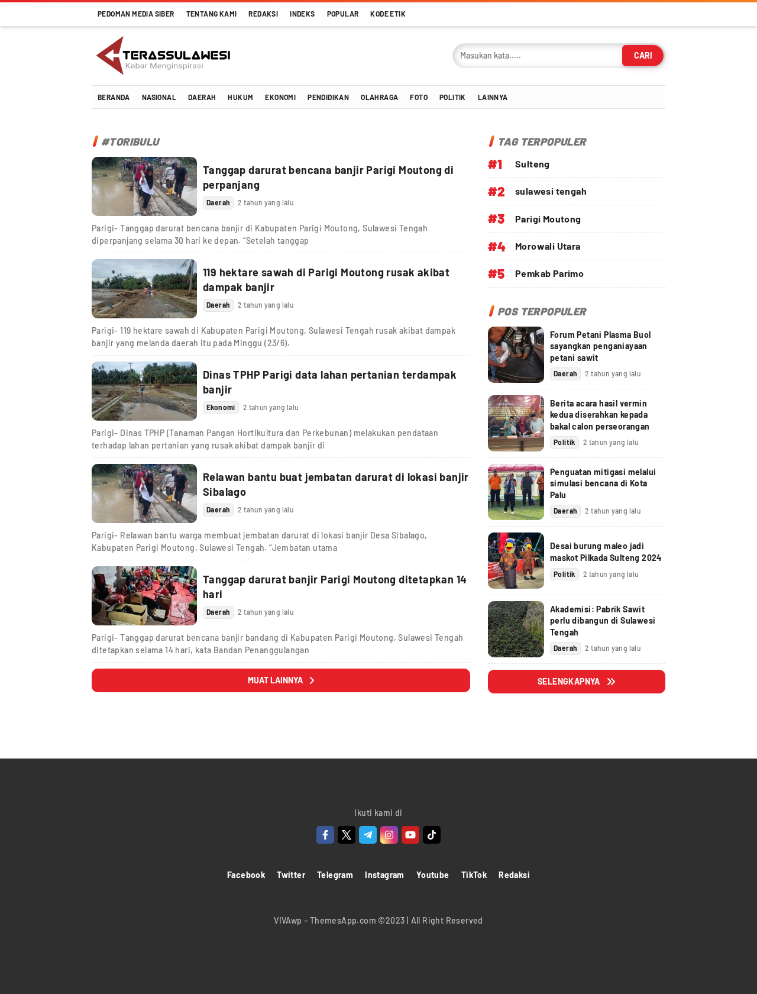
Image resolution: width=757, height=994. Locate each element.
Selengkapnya (569, 681)
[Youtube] (410, 835)
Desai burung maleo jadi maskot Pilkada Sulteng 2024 (606, 552)
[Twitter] (346, 835)
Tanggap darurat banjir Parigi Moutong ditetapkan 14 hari (335, 587)
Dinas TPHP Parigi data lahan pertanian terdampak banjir (330, 382)
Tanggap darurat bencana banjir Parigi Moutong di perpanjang (328, 177)
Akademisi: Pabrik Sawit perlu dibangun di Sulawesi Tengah (602, 620)
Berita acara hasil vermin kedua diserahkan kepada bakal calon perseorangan (600, 414)
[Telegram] (368, 835)
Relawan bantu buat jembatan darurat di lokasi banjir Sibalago (336, 484)
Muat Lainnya (275, 680)
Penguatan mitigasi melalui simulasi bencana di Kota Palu (603, 483)
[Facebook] (325, 835)
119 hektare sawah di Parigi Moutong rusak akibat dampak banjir (326, 279)
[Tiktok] (432, 835)
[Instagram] (389, 835)
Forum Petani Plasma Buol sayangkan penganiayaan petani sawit (600, 346)
